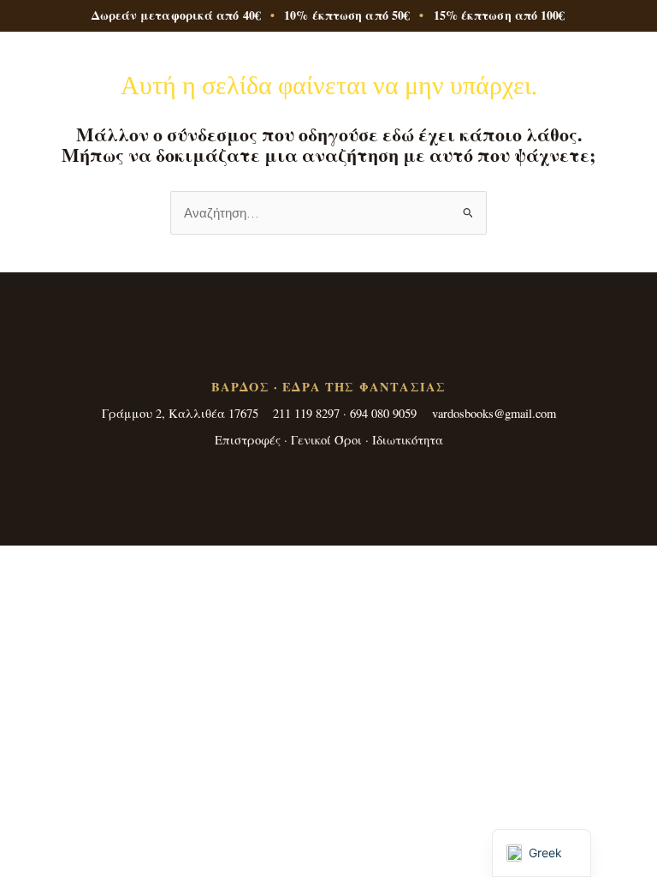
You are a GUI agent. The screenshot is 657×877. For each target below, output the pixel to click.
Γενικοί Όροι (326, 440)
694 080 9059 (383, 413)
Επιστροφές (248, 440)
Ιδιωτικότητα (407, 440)
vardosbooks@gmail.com (494, 413)
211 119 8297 (306, 413)
